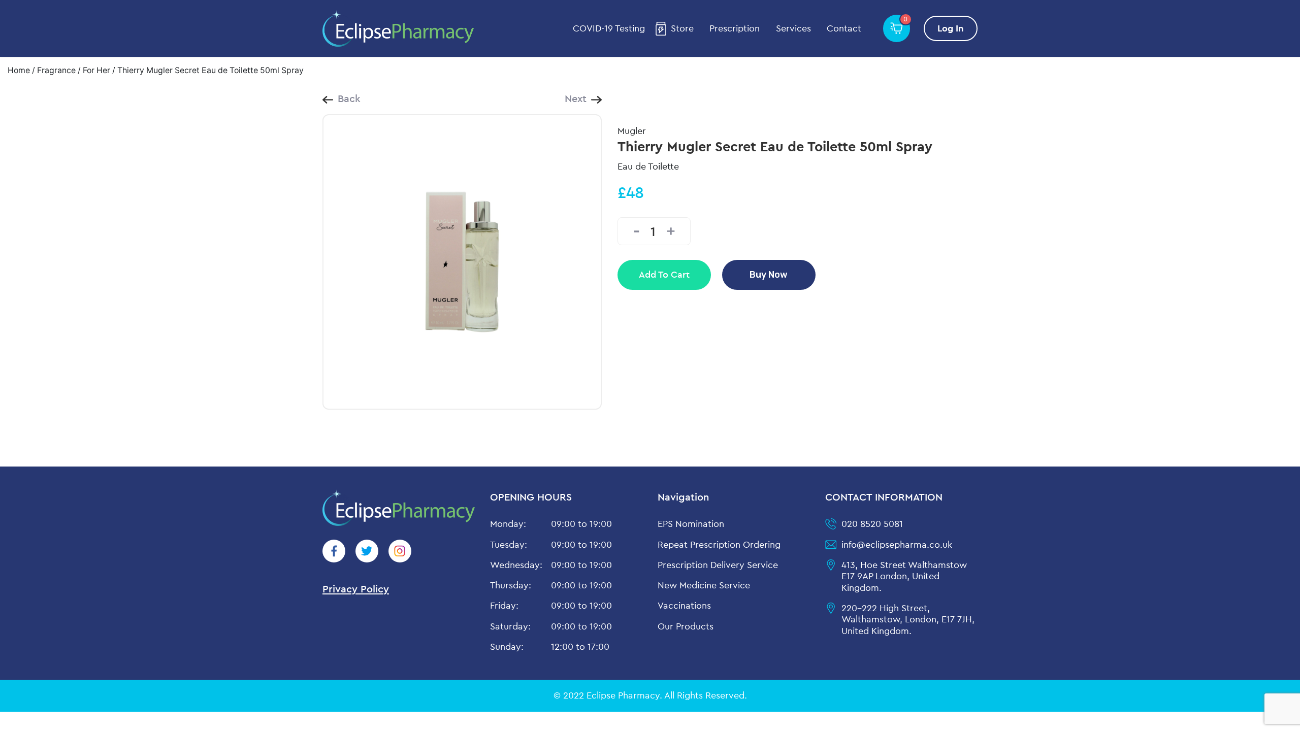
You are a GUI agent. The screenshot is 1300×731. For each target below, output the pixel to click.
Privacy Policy (355, 588)
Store (682, 28)
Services (793, 28)
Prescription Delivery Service (718, 565)
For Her (96, 70)
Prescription (734, 28)
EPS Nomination (691, 523)
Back (349, 98)
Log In (950, 28)
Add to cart (664, 274)
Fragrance (56, 70)
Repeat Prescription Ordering (719, 544)
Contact (844, 28)
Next (576, 98)
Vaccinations (684, 605)
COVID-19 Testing (609, 28)
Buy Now (769, 274)
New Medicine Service (704, 585)
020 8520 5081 (872, 523)
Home (19, 70)
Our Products (685, 626)
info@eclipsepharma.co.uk (896, 544)
